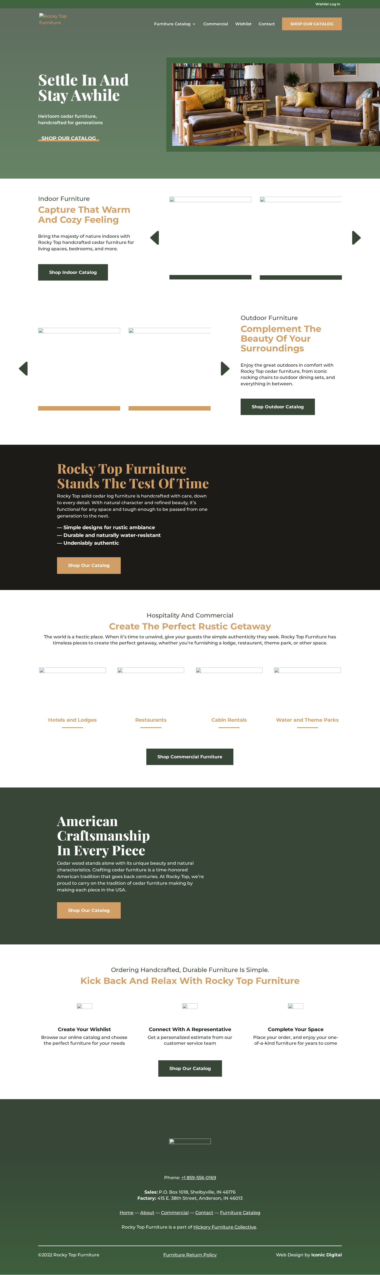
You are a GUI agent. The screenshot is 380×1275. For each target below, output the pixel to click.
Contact (267, 24)
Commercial (215, 24)
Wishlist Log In (327, 4)
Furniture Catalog (172, 24)
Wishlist (243, 24)
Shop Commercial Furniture (189, 756)
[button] (142, 238)
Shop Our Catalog (312, 23)
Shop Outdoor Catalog (278, 406)
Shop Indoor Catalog (73, 272)
